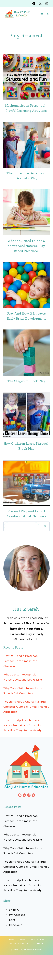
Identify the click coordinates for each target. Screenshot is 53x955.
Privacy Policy (19, 944)
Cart (12, 920)
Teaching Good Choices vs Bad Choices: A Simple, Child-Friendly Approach (26, 706)
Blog (12, 939)
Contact (38, 944)
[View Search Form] (48, 14)
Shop (23, 939)
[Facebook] (34, 3)
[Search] (44, 526)
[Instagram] (47, 3)
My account (37, 939)
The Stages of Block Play (26, 381)
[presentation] (26, 77)
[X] (40, 3)
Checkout (15, 925)
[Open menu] (42, 14)
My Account (17, 914)
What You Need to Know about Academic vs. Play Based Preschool (26, 246)
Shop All (14, 909)
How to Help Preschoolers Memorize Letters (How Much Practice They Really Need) (23, 725)
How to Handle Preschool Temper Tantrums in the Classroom (20, 661)
